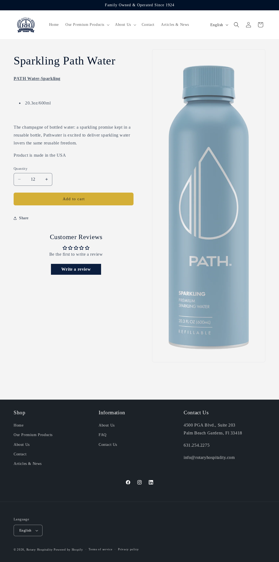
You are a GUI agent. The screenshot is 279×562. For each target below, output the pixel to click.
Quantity (21, 168)
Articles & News (28, 464)
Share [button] (24, 218)
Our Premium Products (33, 435)
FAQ (103, 435)
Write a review (76, 269)
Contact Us (108, 445)
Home (18, 425)
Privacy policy (128, 549)
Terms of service (100, 549)
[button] (87, 24)
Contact (20, 454)
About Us (22, 445)
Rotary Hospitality (39, 549)
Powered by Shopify (68, 549)
